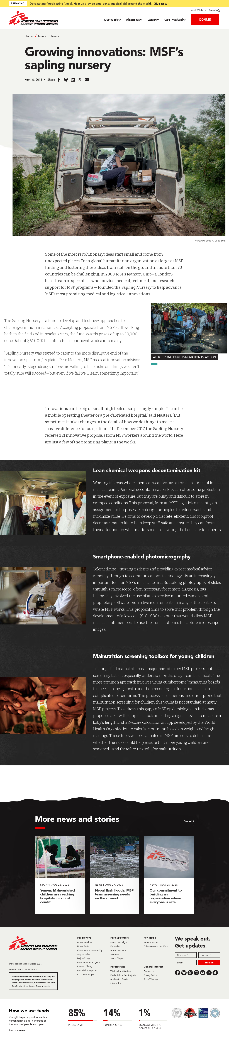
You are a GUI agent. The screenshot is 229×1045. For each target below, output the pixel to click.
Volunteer (115, 954)
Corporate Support (86, 974)
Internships (115, 983)
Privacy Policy (150, 975)
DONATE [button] (205, 19)
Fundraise (115, 946)
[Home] (35, 18)
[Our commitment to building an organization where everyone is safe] (169, 875)
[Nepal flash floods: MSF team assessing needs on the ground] (115, 875)
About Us (133, 19)
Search (213, 10)
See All (188, 821)
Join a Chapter (117, 958)
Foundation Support (87, 970)
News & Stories (48, 36)
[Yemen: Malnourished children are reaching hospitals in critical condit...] (60, 875)
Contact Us (149, 971)
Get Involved (173, 19)
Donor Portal (83, 946)
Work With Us (198, 10)
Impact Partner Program (88, 962)
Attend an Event (118, 950)
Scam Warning (151, 979)
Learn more (16, 1030)
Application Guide (119, 979)
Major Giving (83, 958)
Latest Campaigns (118, 942)
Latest (152, 19)
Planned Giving (84, 966)
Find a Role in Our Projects (123, 975)
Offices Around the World (156, 946)
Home (29, 36)
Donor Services (84, 942)
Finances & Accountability (89, 950)
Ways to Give (83, 954)
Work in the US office (120, 971)
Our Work (111, 19)
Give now (160, 3)
